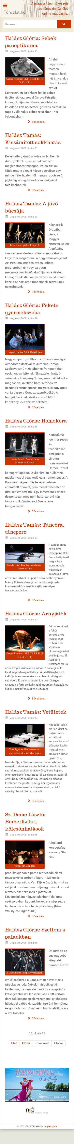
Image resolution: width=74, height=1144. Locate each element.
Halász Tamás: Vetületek (36, 712)
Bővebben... (38, 121)
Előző (26, 1043)
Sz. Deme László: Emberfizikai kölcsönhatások (25, 822)
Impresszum (51, 1126)
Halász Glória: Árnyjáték (36, 614)
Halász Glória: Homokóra (36, 421)
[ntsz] (37, 1085)
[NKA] (37, 1110)
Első (14, 1043)
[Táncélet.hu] (13, 7)
